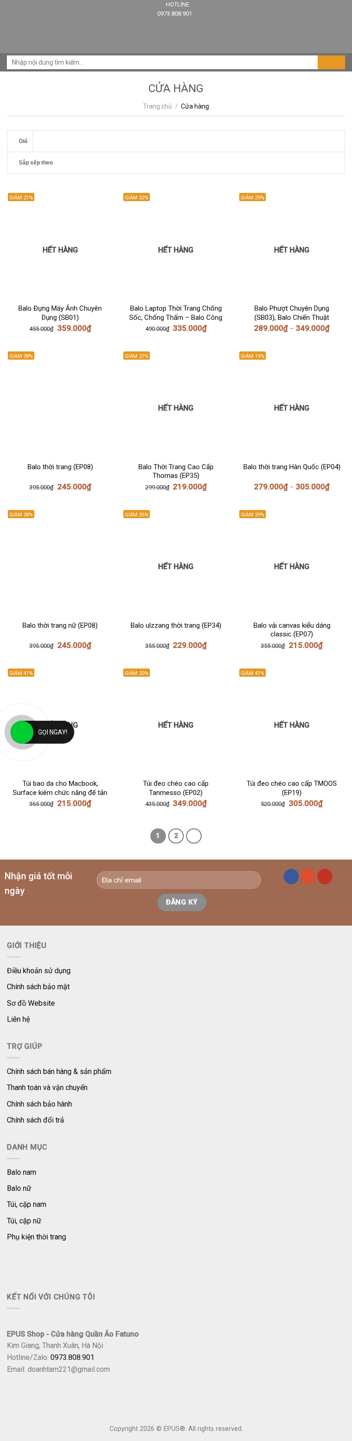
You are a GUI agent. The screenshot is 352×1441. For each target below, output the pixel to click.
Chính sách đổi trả (35, 1120)
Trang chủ (157, 106)
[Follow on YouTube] (324, 876)
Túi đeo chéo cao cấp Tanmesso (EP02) (176, 788)
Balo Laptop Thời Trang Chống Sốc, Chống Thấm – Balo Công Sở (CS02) (175, 313)
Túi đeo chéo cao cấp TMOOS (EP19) (292, 788)
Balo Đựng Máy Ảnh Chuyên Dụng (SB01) (60, 313)
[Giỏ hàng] (340, 36)
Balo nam (21, 1172)
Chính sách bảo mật (38, 986)
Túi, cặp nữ (24, 1220)
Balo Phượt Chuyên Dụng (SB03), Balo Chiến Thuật (291, 313)
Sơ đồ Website (31, 1003)
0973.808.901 (174, 13)
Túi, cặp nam (26, 1204)
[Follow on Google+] (308, 876)
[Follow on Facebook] (291, 876)
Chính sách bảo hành (39, 1104)
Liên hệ (18, 1019)
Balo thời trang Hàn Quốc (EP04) (292, 467)
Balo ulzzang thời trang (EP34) (176, 625)
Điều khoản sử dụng (39, 970)
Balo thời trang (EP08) (60, 467)
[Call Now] (22, 732)
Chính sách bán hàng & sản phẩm (59, 1071)
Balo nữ (19, 1188)
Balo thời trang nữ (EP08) (60, 625)
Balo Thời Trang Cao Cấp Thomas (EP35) (176, 471)
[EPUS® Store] (176, 36)
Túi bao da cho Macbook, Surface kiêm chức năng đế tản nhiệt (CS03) (60, 788)
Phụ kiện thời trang (36, 1237)
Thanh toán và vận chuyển (47, 1087)
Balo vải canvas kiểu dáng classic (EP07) (291, 630)
